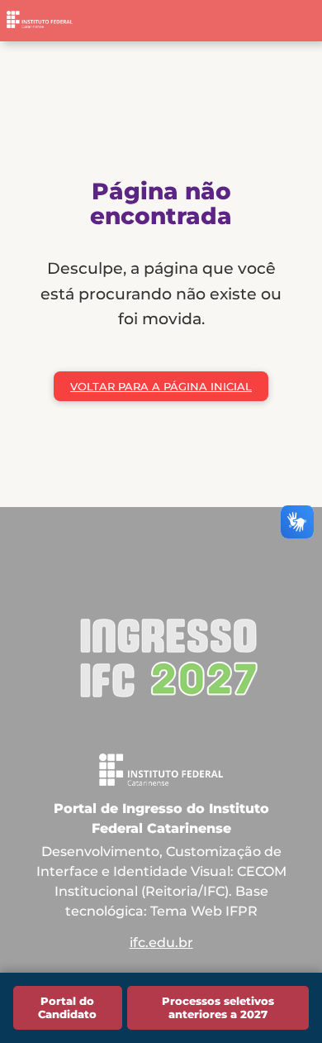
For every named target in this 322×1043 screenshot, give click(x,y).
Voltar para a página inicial (161, 386)
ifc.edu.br (161, 942)
